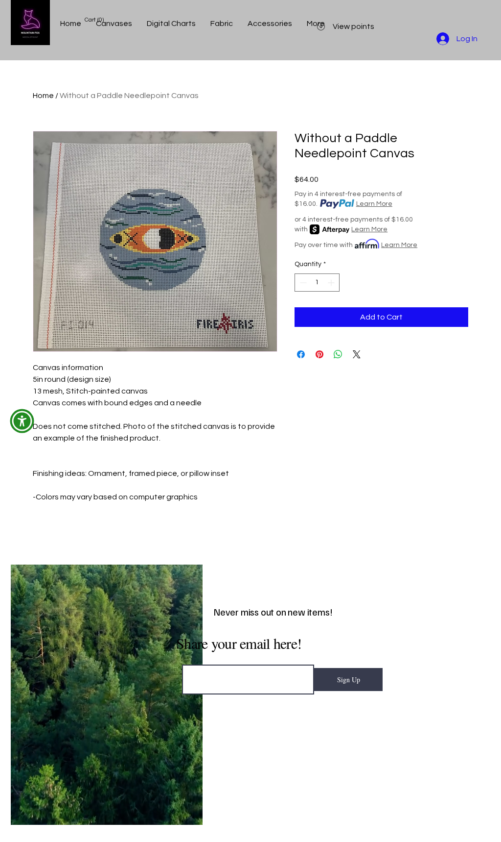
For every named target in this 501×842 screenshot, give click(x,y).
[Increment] (332, 282)
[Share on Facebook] (301, 354)
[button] (22, 421)
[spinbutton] (317, 282)
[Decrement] (302, 282)
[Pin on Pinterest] (319, 354)
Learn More (374, 203)
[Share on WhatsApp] (338, 354)
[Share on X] (357, 354)
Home (43, 95)
